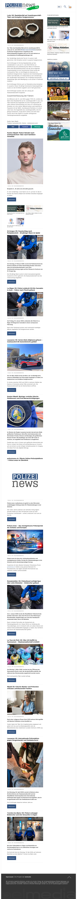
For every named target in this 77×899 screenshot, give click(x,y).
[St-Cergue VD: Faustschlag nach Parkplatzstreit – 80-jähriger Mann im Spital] (25, 247)
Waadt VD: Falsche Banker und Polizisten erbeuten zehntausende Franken (23, 687)
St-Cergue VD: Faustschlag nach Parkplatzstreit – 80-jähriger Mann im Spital (23, 232)
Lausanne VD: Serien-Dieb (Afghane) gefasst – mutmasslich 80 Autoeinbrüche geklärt (24, 341)
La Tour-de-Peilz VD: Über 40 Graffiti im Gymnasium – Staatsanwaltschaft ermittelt (23, 641)
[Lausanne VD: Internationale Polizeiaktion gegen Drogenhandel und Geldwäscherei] (25, 764)
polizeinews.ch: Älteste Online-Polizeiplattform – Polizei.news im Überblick (25, 459)
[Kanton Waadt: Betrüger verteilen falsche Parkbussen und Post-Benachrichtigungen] (25, 413)
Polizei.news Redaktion (19, 45)
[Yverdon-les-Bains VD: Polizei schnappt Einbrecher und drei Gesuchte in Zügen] (25, 829)
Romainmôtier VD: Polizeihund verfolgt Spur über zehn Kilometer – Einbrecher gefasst (24, 582)
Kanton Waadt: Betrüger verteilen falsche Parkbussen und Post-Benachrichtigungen (23, 397)
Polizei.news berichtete (28, 50)
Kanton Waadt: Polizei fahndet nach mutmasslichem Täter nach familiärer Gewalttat (21, 134)
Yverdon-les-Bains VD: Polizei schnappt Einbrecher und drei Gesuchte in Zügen (22, 814)
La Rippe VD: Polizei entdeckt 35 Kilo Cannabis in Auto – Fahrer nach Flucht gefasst (25, 289)
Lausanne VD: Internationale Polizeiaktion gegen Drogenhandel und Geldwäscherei (23, 739)
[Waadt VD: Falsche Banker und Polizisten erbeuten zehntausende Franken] (25, 703)
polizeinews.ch (11, 567)
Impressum (9, 877)
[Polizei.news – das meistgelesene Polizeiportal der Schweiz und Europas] (25, 542)
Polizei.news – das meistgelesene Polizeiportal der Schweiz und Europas (25, 526)
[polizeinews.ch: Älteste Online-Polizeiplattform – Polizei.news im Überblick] (25, 480)
